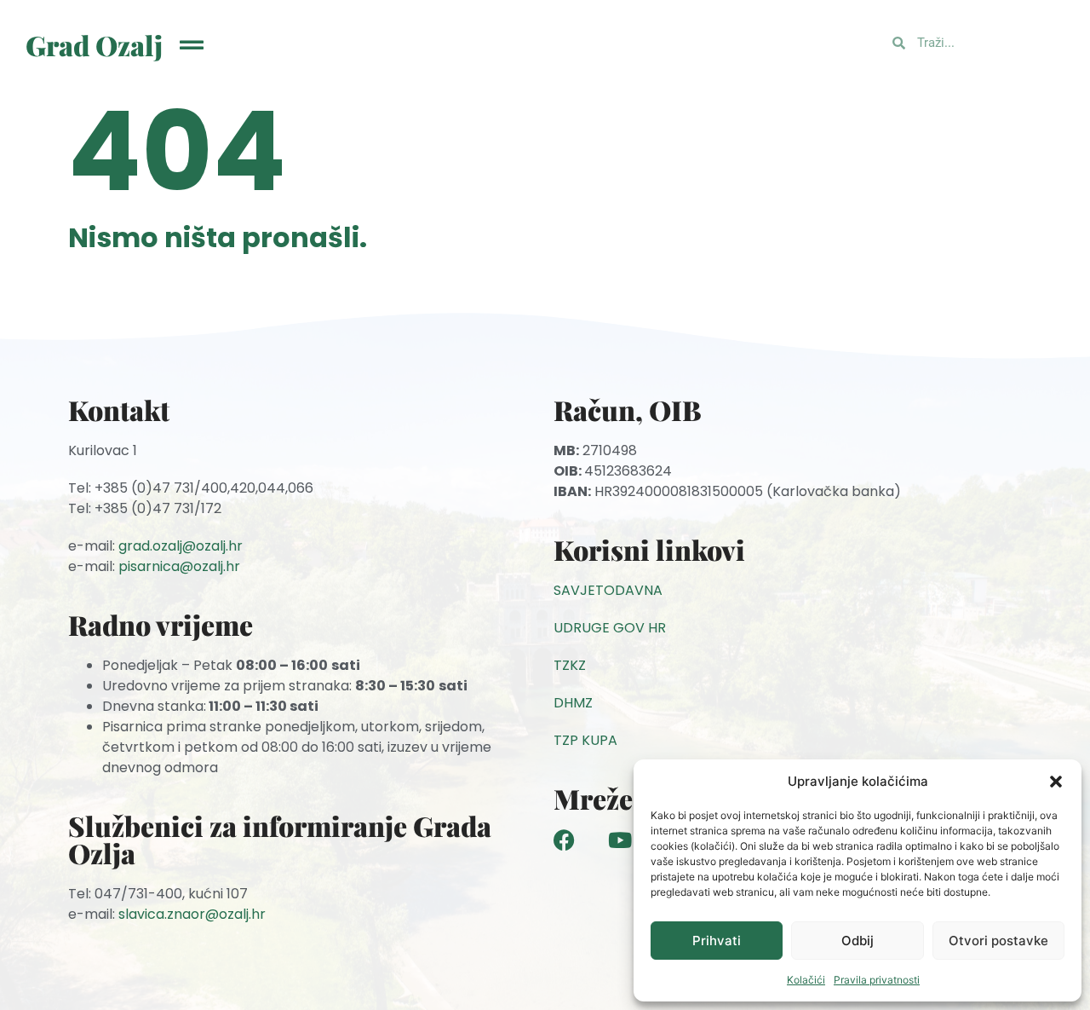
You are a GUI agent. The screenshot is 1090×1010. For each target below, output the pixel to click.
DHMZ (573, 703)
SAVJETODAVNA (608, 590)
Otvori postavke (998, 940)
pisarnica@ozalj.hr (179, 566)
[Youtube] (619, 840)
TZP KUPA (585, 740)
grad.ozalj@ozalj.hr (180, 546)
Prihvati (716, 940)
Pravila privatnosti (877, 979)
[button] (1055, 781)
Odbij (857, 940)
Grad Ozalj (94, 44)
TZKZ (570, 665)
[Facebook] (564, 840)
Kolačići (806, 979)
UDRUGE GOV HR (610, 628)
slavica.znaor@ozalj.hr (192, 914)
